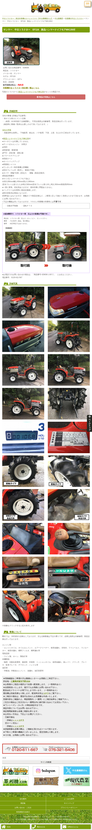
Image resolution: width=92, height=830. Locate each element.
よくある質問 (69, 799)
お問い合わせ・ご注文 (23, 807)
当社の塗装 (6, 130)
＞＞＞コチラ (18, 720)
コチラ (46, 693)
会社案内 (23, 799)
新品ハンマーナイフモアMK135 (31, 92)
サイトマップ (69, 803)
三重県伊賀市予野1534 (20, 681)
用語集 (22, 803)
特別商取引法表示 (23, 812)
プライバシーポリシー (69, 807)
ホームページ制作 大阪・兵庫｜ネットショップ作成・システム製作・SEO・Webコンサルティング (46, 819)
